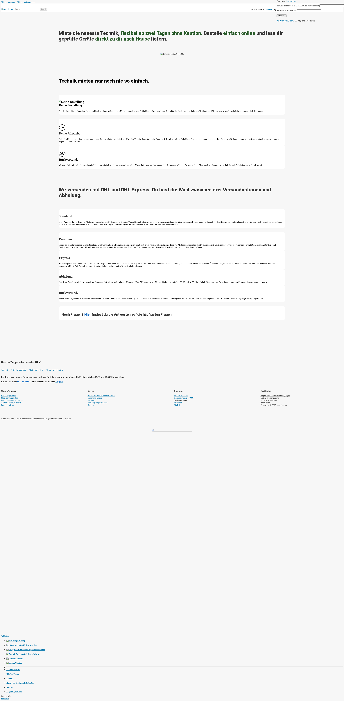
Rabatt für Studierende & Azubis (101, 395)
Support (269, 9)
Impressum (265, 403)
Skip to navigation (9, 2)
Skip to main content (26, 2)
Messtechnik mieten (9, 398)
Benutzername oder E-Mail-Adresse (298, 6)
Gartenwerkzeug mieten (11, 403)
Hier (87, 314)
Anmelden (281, 16)
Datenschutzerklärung (270, 398)
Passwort (286, 11)
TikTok (177, 405)
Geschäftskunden (95, 398)
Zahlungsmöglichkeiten (98, 403)
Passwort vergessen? (285, 21)
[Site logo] (7, 9)
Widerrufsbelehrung (269, 400)
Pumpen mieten (7, 405)
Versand (91, 400)
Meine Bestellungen (54, 370)
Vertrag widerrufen (18, 370)
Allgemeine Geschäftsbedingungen (275, 395)
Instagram (178, 403)
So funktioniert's (181, 395)
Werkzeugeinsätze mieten (12, 400)
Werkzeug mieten (8, 395)
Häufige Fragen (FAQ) (184, 398)
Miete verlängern (36, 370)
